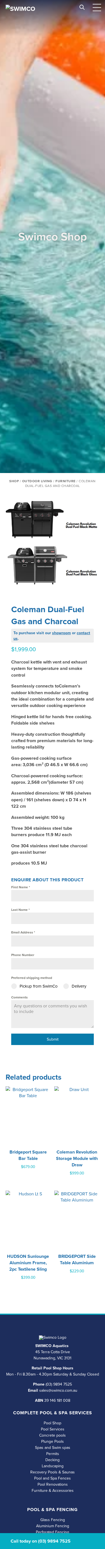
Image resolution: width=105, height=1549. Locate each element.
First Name (20, 887)
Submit (53, 1039)
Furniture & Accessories (53, 1490)
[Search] (82, 6)
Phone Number (22, 954)
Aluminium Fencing (52, 1526)
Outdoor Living (37, 481)
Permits (52, 1453)
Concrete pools (52, 1435)
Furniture (65, 481)
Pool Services (52, 1429)
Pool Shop (52, 1423)
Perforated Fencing (52, 1532)
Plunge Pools (52, 1441)
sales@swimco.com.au (58, 1390)
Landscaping (53, 1466)
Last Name (20, 909)
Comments (19, 997)
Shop (14, 481)
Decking (52, 1460)
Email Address (23, 932)
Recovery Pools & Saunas (52, 1472)
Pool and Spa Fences (52, 1478)
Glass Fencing (52, 1520)
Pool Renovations (53, 1484)
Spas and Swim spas (52, 1447)
